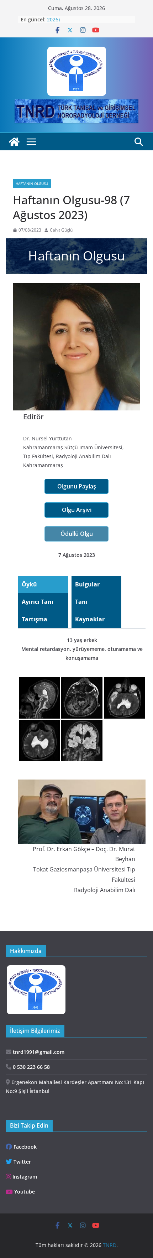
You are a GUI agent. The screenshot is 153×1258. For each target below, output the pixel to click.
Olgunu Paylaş (76, 486)
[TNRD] (14, 141)
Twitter (21, 1161)
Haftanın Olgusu (32, 183)
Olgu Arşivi (76, 510)
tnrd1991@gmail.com (37, 1052)
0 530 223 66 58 (30, 1066)
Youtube (24, 1191)
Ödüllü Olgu (76, 534)
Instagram (24, 1176)
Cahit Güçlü (61, 230)
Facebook (24, 1146)
